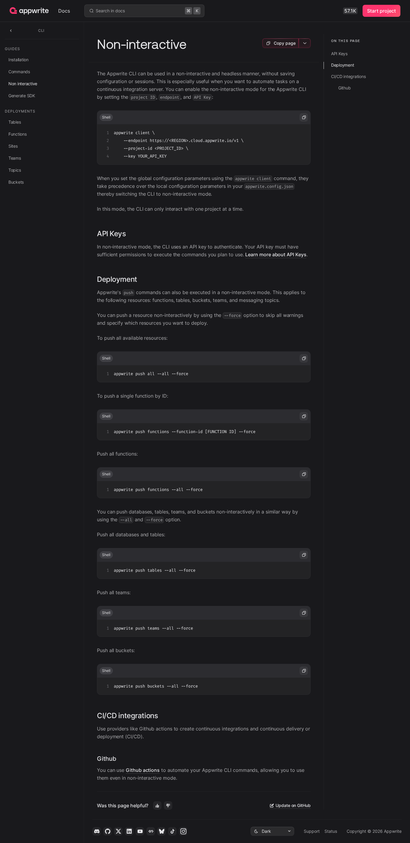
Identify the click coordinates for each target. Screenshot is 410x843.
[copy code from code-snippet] (304, 117)
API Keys (111, 233)
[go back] (11, 30)
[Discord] (96, 831)
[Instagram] (183, 831)
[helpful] (157, 805)
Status (330, 831)
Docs (64, 11)
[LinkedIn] (129, 831)
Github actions (143, 770)
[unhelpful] (168, 805)
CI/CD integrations (127, 715)
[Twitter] (118, 831)
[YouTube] (140, 831)
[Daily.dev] (150, 831)
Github (106, 758)
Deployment (117, 279)
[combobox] (272, 831)
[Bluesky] (161, 831)
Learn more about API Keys (275, 254)
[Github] (107, 831)
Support (312, 831)
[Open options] (305, 43)
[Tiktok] (172, 831)
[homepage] (34, 10)
